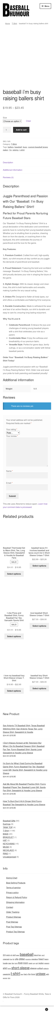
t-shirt (22, 150)
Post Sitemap (12, 921)
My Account (9, 1010)
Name (9, 471)
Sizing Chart (11, 877)
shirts (9, 968)
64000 (8, 955)
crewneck (6, 959)
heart (41, 958)
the (29, 974)
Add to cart (21, 129)
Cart (41, 1008)
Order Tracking (12, 912)
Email (9, 482)
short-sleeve (20, 967)
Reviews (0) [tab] (8, 177)
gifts (16, 959)
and (14, 955)
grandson (34, 959)
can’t (43, 955)
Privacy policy (12, 892)
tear (22, 974)
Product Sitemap (13, 916)
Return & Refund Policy (16, 897)
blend (36, 955)
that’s (26, 974)
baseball (18, 147)
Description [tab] (8, 162)
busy (25, 147)
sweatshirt (6, 974)
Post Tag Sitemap (14, 926)
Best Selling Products (15, 882)
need (30, 963)
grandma (28, 959)
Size (5, 117)
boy (39, 955)
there (33, 974)
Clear (28, 120)
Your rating (11, 429)
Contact (9, 907)
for (13, 959)
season (46, 963)
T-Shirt (14, 23)
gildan (22, 958)
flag (11, 959)
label (9, 963)
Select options (14, 573)
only (34, 963)
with (47, 974)
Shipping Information (15, 902)
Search (27, 1010)
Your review (12, 436)
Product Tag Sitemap (15, 931)
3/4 (4, 954)
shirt (5, 968)
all (11, 955)
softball (40, 968)
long (16, 963)
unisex (41, 973)
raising (15, 150)
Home (7, 23)
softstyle (46, 968)
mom (25, 962)
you (9, 978)
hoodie (5, 963)
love (20, 963)
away (17, 955)
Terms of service (13, 887)
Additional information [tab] (12, 169)
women (5, 978)
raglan (41, 963)
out (37, 963)
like (13, 963)
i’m (10, 150)
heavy (46, 959)
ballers (11, 147)
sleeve (33, 968)
